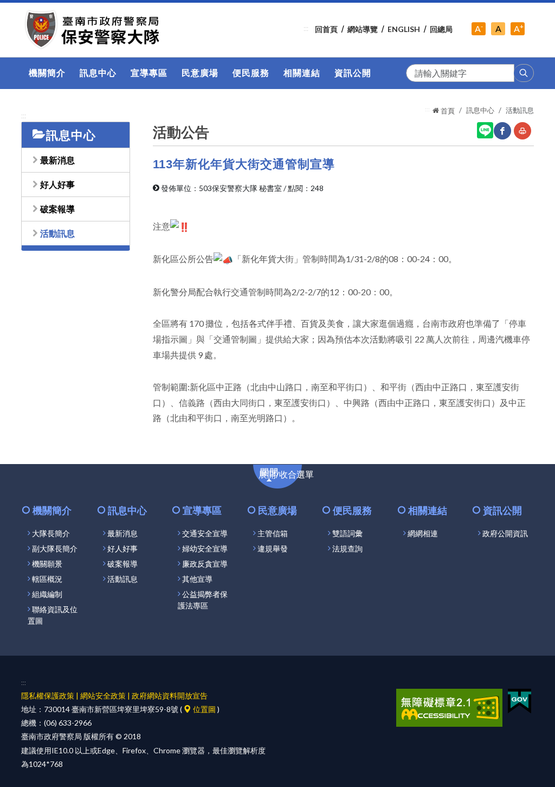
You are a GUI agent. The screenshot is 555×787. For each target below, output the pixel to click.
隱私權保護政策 (47, 695)
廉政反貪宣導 (205, 564)
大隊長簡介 (51, 533)
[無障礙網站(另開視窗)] (449, 706)
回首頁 (326, 29)
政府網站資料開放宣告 (170, 695)
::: (306, 28)
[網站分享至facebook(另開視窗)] (502, 130)
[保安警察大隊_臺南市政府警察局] (93, 30)
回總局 (441, 29)
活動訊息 (57, 233)
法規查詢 (347, 548)
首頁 (447, 110)
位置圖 (203, 709)
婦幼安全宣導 (205, 548)
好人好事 (57, 184)
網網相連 (423, 533)
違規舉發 (272, 548)
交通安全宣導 (205, 533)
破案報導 (57, 209)
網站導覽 (362, 29)
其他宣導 (197, 579)
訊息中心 (480, 110)
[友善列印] (522, 130)
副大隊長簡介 (55, 548)
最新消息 (57, 160)
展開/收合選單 (292, 477)
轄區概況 (47, 579)
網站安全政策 (103, 695)
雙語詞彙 (347, 533)
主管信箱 (272, 533)
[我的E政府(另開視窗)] (519, 700)
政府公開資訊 (505, 533)
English (404, 29)
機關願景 (47, 564)
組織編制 (47, 594)
